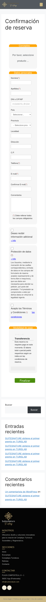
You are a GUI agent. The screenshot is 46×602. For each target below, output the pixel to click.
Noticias (5, 561)
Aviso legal (7, 599)
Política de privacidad (21, 599)
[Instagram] (4, 587)
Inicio (4, 552)
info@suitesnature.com (10, 582)
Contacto (5, 564)
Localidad (15, 131)
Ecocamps (6, 555)
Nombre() (15, 78)
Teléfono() (15, 163)
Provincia (15, 120)
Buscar (8, 405)
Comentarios (16, 195)
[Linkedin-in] (9, 587)
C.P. (12, 152)
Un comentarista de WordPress (21, 491)
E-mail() (14, 173)
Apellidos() (15, 88)
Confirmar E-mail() (19, 184)
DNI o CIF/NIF (17, 99)
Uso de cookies (37, 599)
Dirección (15, 141)
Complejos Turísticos (10, 558)
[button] (41, 4)
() (21, 253)
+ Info (13, 240)
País (13, 109)
